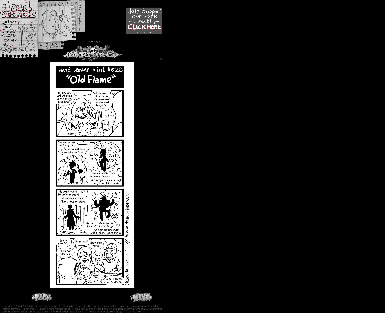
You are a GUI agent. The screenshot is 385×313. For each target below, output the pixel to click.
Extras (11, 31)
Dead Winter (22, 9)
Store (11, 36)
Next (99, 53)
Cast (11, 26)
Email (11, 41)
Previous (85, 53)
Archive (11, 21)
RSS (11, 46)
